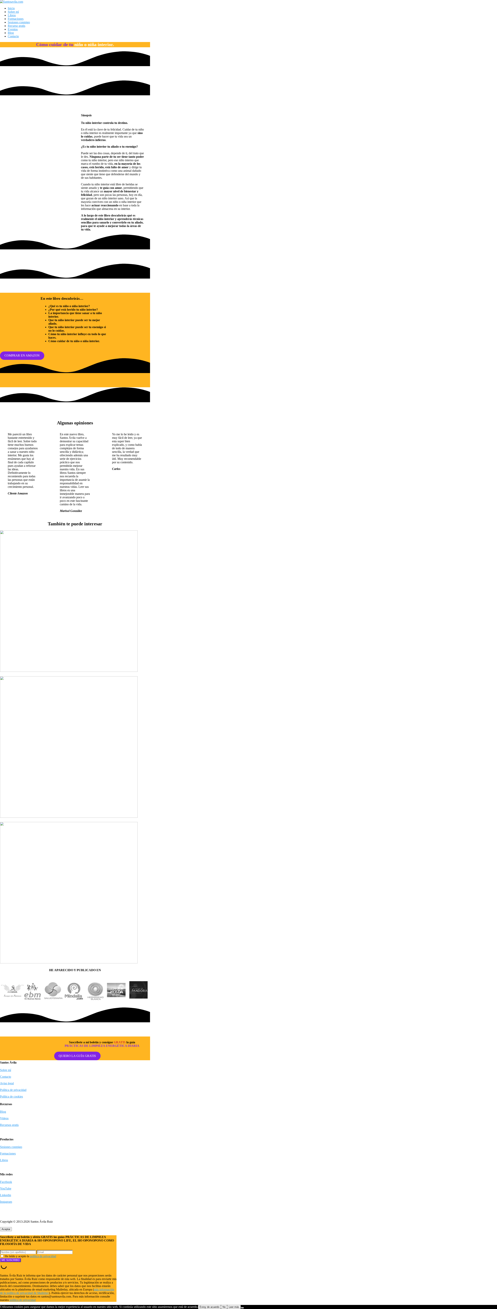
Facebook (6, 1182)
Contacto (13, 36)
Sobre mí (13, 11)
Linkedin (5, 1195)
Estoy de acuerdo (209, 1306)
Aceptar (6, 1229)
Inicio (11, 8)
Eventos (13, 29)
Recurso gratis (16, 25)
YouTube (5, 1188)
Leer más (234, 1306)
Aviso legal (7, 1083)
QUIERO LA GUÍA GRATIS (77, 1056)
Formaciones (15, 18)
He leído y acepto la (30, 1256)
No (224, 1306)
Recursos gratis (9, 1125)
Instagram (6, 1201)
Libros (12, 15)
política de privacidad (43, 1256)
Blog (11, 32)
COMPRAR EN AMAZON (22, 355)
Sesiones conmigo (19, 22)
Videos (4, 1118)
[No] (242, 1307)
